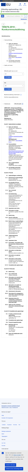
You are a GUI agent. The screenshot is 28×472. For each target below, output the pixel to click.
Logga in (20, 5)
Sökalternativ (24, 19)
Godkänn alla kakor (10, 464)
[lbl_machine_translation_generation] (21, 94)
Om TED (3, 443)
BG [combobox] (6, 85)
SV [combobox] (5, 73)
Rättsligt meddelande (6, 431)
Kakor (3, 433)
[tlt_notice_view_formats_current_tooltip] (22, 104)
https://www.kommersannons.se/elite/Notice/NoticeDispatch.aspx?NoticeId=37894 (16, 152)
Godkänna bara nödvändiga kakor (14, 468)
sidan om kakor (17, 455)
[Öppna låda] (3, 24)
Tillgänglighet (4, 436)
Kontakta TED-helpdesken (7, 418)
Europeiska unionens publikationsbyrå (11, 405)
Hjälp (3, 415)
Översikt (3, 445)
